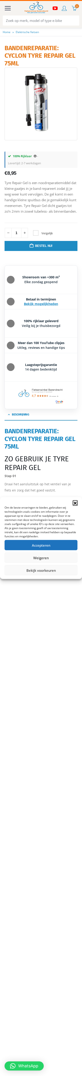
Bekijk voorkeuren (41, 570)
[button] (75, 503)
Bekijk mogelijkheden (41, 304)
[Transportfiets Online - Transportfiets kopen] (36, 8)
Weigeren (41, 557)
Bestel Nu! (43, 246)
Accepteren (41, 545)
